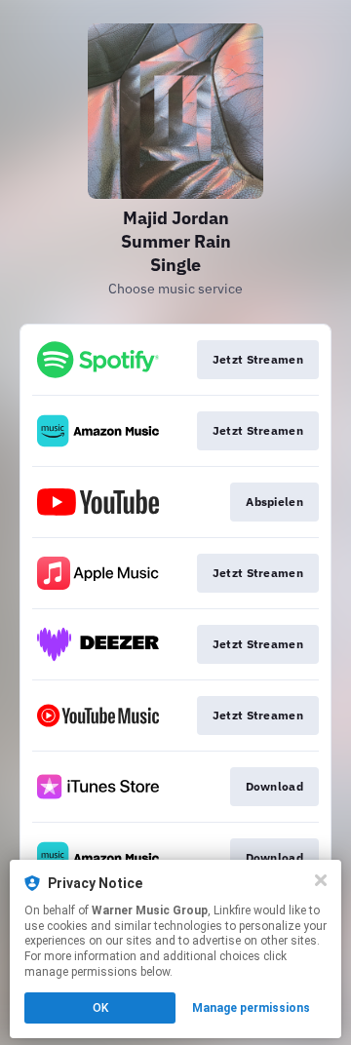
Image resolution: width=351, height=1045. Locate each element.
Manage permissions (251, 1008)
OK (100, 1008)
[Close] (320, 880)
